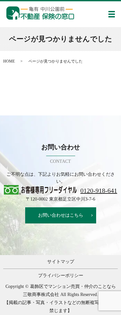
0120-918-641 (98, 190)
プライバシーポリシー (60, 275)
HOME (9, 61)
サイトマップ (60, 261)
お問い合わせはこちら (60, 215)
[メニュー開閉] (111, 14)
